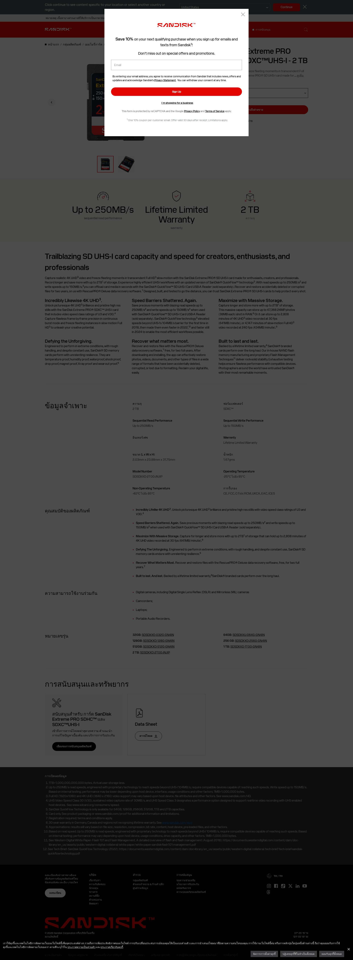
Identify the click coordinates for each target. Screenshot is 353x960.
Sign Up (176, 91)
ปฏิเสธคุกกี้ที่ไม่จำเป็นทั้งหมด (299, 954)
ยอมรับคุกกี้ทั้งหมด (332, 954)
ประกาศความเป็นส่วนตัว (81, 947)
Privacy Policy (192, 111)
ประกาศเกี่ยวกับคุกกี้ (112, 947)
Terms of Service (214, 111)
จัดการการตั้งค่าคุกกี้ (264, 954)
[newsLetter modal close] (243, 15)
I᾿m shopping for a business (177, 103)
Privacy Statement (165, 80)
